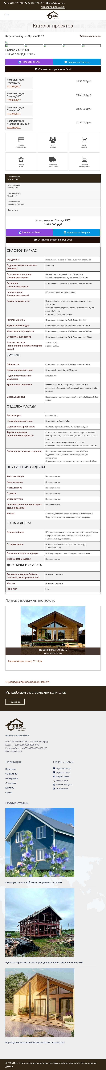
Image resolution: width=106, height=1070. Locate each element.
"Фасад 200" (13, 186)
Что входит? (14, 86)
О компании (10, 783)
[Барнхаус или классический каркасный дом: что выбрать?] (39, 1002)
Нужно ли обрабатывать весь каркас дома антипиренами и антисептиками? (44, 962)
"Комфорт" (13, 194)
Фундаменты (11, 773)
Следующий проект (37, 681)
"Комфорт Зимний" (16, 203)
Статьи (8, 792)
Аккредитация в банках (53, 6)
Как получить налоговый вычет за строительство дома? (33, 882)
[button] (6, 15)
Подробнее (15, 702)
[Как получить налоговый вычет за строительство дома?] (39, 842)
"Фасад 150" (13, 178)
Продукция (10, 769)
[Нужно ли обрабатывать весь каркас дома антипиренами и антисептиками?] (39, 922)
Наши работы (11, 778)
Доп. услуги (12, 210)
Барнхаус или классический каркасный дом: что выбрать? (35, 1042)
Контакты (9, 787)
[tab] (53, 178)
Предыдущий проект (17, 681)
